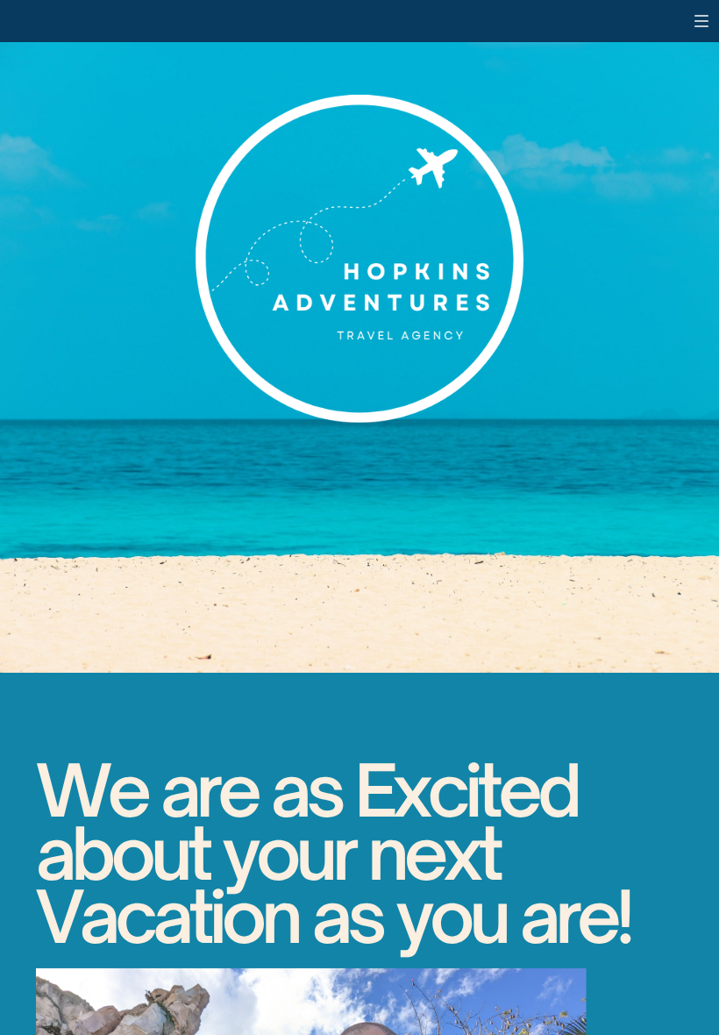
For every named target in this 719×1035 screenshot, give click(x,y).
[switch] (701, 21)
